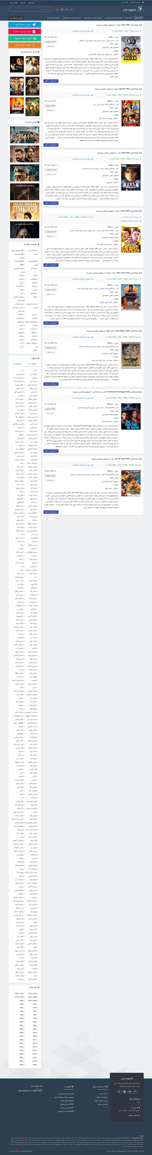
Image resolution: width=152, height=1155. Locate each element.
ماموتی (34, 780)
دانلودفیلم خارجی (81, 1140)
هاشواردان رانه (18, 826)
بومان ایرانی (33, 495)
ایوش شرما (33, 481)
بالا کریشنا (33, 491)
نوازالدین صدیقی (31, 808)
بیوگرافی (34, 279)
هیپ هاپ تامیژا (31, 830)
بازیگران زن (17, 364)
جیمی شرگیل (32, 545)
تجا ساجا (34, 502)
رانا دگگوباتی (19, 605)
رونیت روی (33, 627)
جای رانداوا (33, 516)
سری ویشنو (33, 669)
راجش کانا (33, 591)
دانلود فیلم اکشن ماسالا (31, 1138)
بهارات (21, 491)
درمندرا (34, 555)
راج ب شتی (19, 580)
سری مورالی (19, 666)
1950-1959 (19, 993)
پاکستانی (33, 339)
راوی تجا (34, 612)
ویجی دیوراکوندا (18, 844)
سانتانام (34, 648)
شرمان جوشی (18, 737)
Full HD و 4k (110, 104)
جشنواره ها (19, 286)
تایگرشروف (20, 499)
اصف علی (33, 424)
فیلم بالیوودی (87, 1144)
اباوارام (35, 378)
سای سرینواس (32, 666)
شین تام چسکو (18, 744)
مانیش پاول (19, 783)
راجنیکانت (33, 595)
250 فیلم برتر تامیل (67, 1108)
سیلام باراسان (19, 719)
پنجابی (21, 339)
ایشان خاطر (33, 477)
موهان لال (20, 787)
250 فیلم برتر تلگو (17, 250)
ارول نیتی (20, 410)
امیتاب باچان (19, 442)
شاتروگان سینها (18, 723)
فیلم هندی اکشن (23, 1144)
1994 (21, 1008)
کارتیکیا (21, 933)
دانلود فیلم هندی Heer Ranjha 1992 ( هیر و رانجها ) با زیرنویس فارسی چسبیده (114, 331)
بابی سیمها (20, 484)
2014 (21, 1043)
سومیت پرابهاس (31, 694)
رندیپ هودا (19, 620)
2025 (35, 1065)
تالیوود (34, 282)
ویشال (21, 858)
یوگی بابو (20, 979)
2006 (21, 1029)
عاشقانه (82, 41)
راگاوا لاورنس (32, 620)
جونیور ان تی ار (32, 531)
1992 (112, 44)
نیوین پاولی (33, 815)
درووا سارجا (33, 559)
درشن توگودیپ (32, 552)
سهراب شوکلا (19, 673)
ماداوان (21, 776)
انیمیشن (34, 268)
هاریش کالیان (19, 822)
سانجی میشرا (32, 652)
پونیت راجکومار (32, 915)
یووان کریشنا (32, 979)
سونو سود (33, 698)
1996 (21, 1011)
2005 (35, 1029)
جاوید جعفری (19, 509)
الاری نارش (33, 427)
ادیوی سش (33, 395)
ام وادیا (21, 434)
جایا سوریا (20, 516)
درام (104, 41)
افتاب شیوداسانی (17, 424)
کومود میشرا (19, 943)
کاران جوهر (19, 922)
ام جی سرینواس (31, 434)
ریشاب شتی (19, 630)
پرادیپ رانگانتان (31, 901)
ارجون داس (19, 399)
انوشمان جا (19, 449)
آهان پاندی (19, 374)
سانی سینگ (19, 659)
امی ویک (20, 438)
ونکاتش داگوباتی (17, 840)
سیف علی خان (32, 719)
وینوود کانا (20, 872)
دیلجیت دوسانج (31, 570)
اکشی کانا (20, 467)
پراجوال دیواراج (18, 897)
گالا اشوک (34, 958)
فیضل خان (33, 773)
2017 (35, 1050)
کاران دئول (33, 926)
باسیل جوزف (19, 488)
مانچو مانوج (33, 783)
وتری (21, 837)
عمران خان (20, 758)
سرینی (21, 669)
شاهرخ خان (33, 737)
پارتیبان (21, 886)
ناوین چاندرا (19, 801)
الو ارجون (20, 427)
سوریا (21, 687)
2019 (35, 1054)
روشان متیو (19, 623)
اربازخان (20, 395)
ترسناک (102, 169)
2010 (21, 1036)
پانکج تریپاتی (19, 890)
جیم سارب (20, 541)
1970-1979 (19, 997)
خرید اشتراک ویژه (15, 18)
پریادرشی (34, 908)
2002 (21, 1022)
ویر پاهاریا (33, 854)
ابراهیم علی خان (18, 378)
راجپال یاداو (33, 598)
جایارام (34, 520)
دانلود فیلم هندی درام (99, 1142)
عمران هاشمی (32, 762)
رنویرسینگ (33, 623)
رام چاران (20, 602)
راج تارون (34, 584)
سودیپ (34, 680)
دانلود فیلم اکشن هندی (17, 1138)
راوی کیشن (19, 612)
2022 (21, 1057)
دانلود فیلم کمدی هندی (126, 1144)
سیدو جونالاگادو (18, 716)
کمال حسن (19, 940)
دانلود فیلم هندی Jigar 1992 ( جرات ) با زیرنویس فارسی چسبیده (119, 25)
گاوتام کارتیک (32, 961)
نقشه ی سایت (13, 3)
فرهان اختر (19, 765)
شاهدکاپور (20, 733)
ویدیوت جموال (18, 851)
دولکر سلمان (19, 563)
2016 (21, 1047)
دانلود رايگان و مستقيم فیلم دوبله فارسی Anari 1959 (89, 1138)
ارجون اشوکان (32, 399)
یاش (35, 975)
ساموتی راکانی (18, 644)
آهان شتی (33, 374)
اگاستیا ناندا (19, 474)
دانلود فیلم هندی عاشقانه (68, 1142)
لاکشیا (35, 776)
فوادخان (20, 769)
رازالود (35, 297)
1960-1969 (32, 997)
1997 (35, 1015)
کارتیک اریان (32, 933)
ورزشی (21, 336)
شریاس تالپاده (32, 741)
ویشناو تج (33, 862)
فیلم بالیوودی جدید (77, 1144)
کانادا (21, 343)
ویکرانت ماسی (32, 883)
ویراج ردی (20, 854)
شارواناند (20, 726)
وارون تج (20, 830)
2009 (35, 1036)
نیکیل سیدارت (18, 815)
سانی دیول (33, 659)
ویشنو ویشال (19, 865)
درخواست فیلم (102, 1097)
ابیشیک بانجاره (18, 381)
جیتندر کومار (19, 538)
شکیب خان (33, 744)
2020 (21, 1054)
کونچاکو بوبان (32, 951)
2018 (21, 1050)
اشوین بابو (20, 420)
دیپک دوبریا (33, 580)
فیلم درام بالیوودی (40, 1144)
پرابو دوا (34, 897)
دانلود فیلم (51, 1138)
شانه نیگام (33, 733)
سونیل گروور (33, 705)
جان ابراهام (19, 506)
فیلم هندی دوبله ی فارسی (113, 17)
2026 (21, 1065)
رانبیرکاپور (34, 609)
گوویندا (34, 968)
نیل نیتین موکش (18, 812)
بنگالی (21, 275)
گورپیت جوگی (18, 965)
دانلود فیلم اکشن (43, 1138)
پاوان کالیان (33, 894)
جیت (21, 534)
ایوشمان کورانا (18, 481)
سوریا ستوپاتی (32, 691)
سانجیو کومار (32, 655)
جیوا (22, 545)
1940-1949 (32, 993)
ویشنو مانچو (33, 865)
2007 (35, 1033)
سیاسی (34, 314)
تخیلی (21, 282)
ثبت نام (123, 2)
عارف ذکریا (33, 751)
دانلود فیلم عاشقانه (71, 1140)
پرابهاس (20, 894)
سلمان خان (33, 673)
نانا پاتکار (34, 797)
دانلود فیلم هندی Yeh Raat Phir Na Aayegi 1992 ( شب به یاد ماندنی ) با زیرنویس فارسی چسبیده (107, 392)
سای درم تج (19, 662)
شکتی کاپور (108, 302)
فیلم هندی (128, 17)
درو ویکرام (20, 555)
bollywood (127, 1138)
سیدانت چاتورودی (31, 712)
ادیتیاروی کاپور (18, 392)
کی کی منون (19, 951)
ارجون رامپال (32, 402)
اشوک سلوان (32, 420)
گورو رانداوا (33, 965)
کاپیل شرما (33, 940)
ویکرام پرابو (33, 879)
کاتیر (35, 922)
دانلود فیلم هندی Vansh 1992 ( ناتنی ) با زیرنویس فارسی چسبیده (119, 211)
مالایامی (34, 329)
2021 (35, 1057)
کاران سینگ (19, 926)
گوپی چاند (20, 968)
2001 (35, 1022)
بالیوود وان (129, 10)
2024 (21, 1061)
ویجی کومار (33, 851)
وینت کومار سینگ (31, 872)
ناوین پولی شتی (31, 801)
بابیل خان (34, 488)
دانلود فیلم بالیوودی (137, 1140)
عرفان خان (33, 755)
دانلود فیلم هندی (46, 1140)
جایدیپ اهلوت (32, 523)
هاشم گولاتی (32, 826)
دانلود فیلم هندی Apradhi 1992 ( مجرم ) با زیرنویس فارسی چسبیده (118, 89)
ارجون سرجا (19, 402)
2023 (35, 1061)
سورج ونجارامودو (17, 680)
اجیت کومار (19, 388)
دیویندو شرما (19, 577)
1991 (35, 1004)
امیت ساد (33, 442)
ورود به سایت (134, 2)
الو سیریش (33, 431)
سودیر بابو (20, 676)
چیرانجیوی (20, 918)
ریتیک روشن (32, 630)
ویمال (21, 869)
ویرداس (34, 858)
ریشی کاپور (33, 634)
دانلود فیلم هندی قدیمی (54, 1142)
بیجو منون (33, 499)
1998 (21, 1015)
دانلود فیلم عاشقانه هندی (58, 1140)
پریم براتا (34, 911)
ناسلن (21, 794)
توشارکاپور (20, 502)
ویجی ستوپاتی (18, 847)
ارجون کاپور (33, 406)
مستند (21, 329)
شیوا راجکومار (32, 748)
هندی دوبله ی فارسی (66, 1093)
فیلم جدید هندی (50, 1144)
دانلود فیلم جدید (105, 1140)
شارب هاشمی (32, 726)
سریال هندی (19, 304)
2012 (21, 1040)
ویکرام (21, 876)
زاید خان (20, 634)
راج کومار (20, 588)
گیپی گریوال (19, 972)
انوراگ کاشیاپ (32, 449)
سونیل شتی (19, 701)
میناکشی (104, 421)
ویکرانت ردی (19, 879)
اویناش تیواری (18, 459)
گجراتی (34, 350)
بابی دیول (33, 484)
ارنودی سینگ (32, 410)
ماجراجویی (79, 474)
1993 (35, 1008)
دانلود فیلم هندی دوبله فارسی (84, 1142)
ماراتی (21, 325)
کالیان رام (20, 936)
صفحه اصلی (31, 3)
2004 (21, 1025)
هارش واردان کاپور (17, 819)
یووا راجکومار (19, 975)
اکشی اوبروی (32, 467)
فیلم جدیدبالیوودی (60, 1144)
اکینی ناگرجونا (32, 474)
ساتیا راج (20, 637)
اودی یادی (20, 456)
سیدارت (20, 709)
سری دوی (95, 360)
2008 (21, 1033)
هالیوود (20, 332)
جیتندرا (110, 421)
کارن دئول (33, 936)
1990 (21, 1000)
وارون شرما (19, 833)
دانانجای (34, 548)
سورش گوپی (19, 684)
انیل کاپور (102, 118)
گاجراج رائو (20, 954)
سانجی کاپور (19, 652)
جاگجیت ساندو (18, 513)
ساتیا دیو (34, 637)
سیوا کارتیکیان (32, 723)
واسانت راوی (32, 837)
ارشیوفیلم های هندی (117, 1138)
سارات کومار (33, 641)
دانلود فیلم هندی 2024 (34, 1140)
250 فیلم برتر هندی (67, 1104)
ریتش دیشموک (18, 627)
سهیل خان (33, 676)
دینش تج (20, 573)
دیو (35, 577)
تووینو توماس (32, 506)
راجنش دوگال (19, 591)
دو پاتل (34, 563)
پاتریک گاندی (32, 886)
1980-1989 (32, 1000)
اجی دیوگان (108, 54)
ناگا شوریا (34, 805)
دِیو (22, 566)
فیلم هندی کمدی (127, 1146)
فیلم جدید (69, 1144)
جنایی (108, 41)
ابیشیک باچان (32, 385)
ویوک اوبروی (32, 876)
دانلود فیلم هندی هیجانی (39, 1142)
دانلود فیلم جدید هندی (93, 1140)
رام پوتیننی (33, 602)
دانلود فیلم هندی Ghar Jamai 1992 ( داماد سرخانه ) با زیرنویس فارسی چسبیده (114, 273)
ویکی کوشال (19, 883)
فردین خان (33, 765)
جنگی (21, 290)
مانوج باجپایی (19, 780)
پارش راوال (100, 54)
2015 (35, 1047)
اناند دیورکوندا (32, 445)
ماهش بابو (33, 787)
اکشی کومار (108, 488)
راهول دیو (20, 609)
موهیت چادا (33, 790)
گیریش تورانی (32, 972)
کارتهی (21, 929)
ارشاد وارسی (19, 406)
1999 (35, 1018)
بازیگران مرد (32, 364)
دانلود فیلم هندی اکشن (20, 1140)
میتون (102, 302)
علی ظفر (20, 755)
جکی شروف (19, 531)
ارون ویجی (33, 413)
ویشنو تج (20, 862)
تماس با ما (23, 3)
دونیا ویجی (33, 566)
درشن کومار (19, 552)
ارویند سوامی (19, 413)
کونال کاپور (20, 947)
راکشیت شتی (32, 616)
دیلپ (21, 570)
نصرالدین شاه (19, 805)
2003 (35, 1025)
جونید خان (20, 527)
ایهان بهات (20, 477)
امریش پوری (108, 244)
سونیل (21, 698)
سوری (35, 687)
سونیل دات (33, 701)
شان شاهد (20, 730)
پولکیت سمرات (18, 911)
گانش (21, 958)
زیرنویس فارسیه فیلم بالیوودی (111, 1144)
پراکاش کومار (19, 904)
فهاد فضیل (33, 769)
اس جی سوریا (32, 417)
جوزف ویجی (32, 527)
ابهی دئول (33, 381)
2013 (35, 1043)
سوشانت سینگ (18, 691)
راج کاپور (34, 588)
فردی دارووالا (19, 762)
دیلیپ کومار (33, 573)
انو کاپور (20, 445)
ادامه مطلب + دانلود (51, 81)
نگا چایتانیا (20, 808)
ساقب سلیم (33, 644)
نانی (22, 797)
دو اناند (21, 559)
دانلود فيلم (57, 1138)
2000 (21, 1018)
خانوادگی (102, 288)
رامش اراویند (32, 605)
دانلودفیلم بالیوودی (126, 1140)
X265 (21, 265)
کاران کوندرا (33, 929)
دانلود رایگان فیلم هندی (67, 1138)
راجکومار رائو (19, 598)
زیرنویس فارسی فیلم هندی (93, 17)
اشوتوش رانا (19, 417)
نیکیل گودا (33, 819)
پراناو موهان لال (18, 901)
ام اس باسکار (19, 431)
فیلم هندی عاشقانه (137, 1146)
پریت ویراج (19, 908)
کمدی (79, 288)
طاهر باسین (19, 748)
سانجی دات (19, 648)
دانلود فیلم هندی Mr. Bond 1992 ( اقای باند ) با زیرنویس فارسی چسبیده (116, 459)
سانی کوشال (33, 662)
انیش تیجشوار (18, 452)
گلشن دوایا (19, 961)
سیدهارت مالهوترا (31, 716)
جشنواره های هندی (53, 17)
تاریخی (21, 279)
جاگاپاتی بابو (33, 513)
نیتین (35, 812)
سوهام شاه (33, 709)
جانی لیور (34, 509)
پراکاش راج (33, 904)
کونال (35, 947)
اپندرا (21, 463)
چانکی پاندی (32, 918)
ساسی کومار (19, 641)
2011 (35, 1040)
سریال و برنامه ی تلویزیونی (71, 17)
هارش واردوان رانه (31, 822)
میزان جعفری (32, 794)
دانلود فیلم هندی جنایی (112, 1142)
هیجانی (72, 230)
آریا (22, 370)
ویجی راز (34, 847)
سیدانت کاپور (19, 712)
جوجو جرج (19, 523)
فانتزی (34, 318)
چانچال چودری (18, 915)
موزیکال (34, 332)
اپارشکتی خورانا (32, 463)
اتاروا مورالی (19, 385)
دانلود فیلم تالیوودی (115, 1140)
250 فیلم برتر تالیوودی (65, 1111)
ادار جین (34, 392)
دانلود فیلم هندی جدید (125, 1142)
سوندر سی (20, 694)
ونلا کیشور (33, 840)
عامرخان (20, 751)
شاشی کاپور (33, 730)
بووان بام (20, 495)
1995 (35, 1011)
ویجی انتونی (32, 844)
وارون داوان (33, 833)
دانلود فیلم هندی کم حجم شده (23, 1142)
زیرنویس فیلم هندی (97, 1144)
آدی (35, 370)
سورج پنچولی (32, 684)
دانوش (21, 548)
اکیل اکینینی (19, 470)
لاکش (21, 773)
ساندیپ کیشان (18, 655)
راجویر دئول (19, 595)
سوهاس (20, 705)
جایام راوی (20, 520)
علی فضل (33, 758)
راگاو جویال (19, 616)
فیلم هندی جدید (13, 1144)
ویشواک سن (32, 869)
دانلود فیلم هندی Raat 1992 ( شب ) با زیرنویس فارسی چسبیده (119, 153)
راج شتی (20, 584)
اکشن (112, 41)
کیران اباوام (33, 954)
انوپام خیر (109, 118)
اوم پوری (109, 182)
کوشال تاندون (32, 943)
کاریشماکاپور (92, 54)
